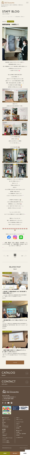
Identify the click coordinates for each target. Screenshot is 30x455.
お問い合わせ (15, 453)
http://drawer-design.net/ (17, 68)
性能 (3, 420)
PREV (8, 255)
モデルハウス (4, 433)
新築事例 (4, 431)
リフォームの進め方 (6, 442)
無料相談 (17, 428)
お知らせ (17, 423)
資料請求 (5, 453)
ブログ (17, 425)
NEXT (22, 255)
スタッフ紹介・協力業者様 (21, 433)
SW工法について (5, 425)
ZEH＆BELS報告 (5, 426)
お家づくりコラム (19, 419)
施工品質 (4, 422)
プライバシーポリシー (24, 447)
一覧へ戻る (15, 362)
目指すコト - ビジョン (6, 419)
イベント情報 (18, 426)
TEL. (7, 398)
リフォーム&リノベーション (7, 437)
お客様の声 (4, 435)
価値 (3, 423)
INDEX (15, 256)
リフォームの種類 (5, 440)
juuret (3, 432)
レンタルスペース (19, 437)
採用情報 (17, 435)
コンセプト (4, 439)
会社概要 (17, 432)
